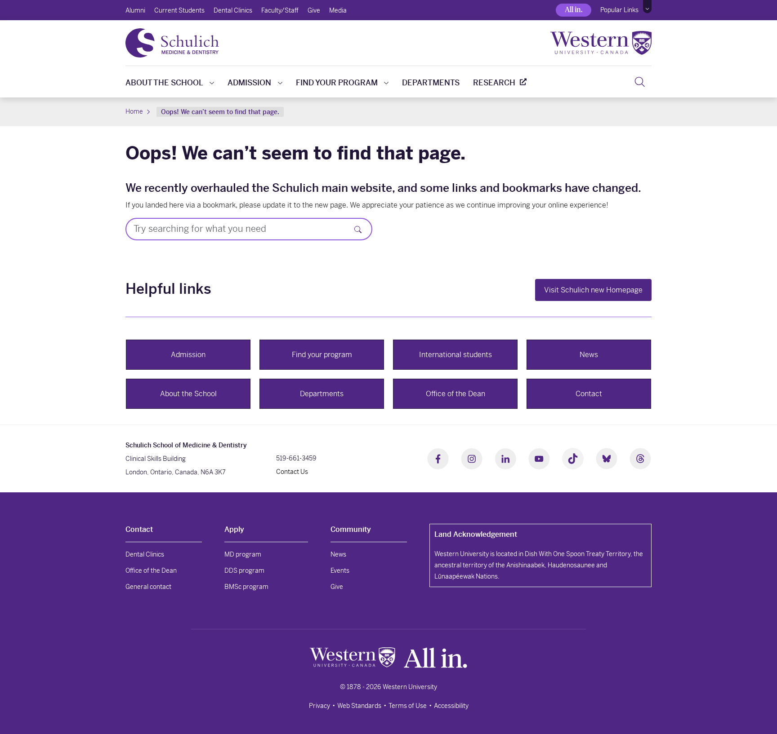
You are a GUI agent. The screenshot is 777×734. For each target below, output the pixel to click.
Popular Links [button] (619, 10)
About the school (164, 83)
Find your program (337, 83)
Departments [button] (322, 393)
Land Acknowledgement (475, 534)
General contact (148, 587)
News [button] (589, 354)
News (338, 554)
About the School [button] (188, 393)
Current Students (179, 10)
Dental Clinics (233, 10)
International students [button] (455, 354)
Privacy (319, 706)
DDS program (244, 570)
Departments (431, 83)
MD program (242, 554)
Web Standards (359, 706)
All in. (573, 9)
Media (338, 10)
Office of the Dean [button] (455, 393)
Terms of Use (407, 706)
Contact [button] (589, 393)
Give (314, 10)
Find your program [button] (322, 354)
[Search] (639, 82)
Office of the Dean (151, 570)
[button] (647, 6)
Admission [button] (188, 354)
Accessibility (451, 706)
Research (494, 83)
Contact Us (292, 472)
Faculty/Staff (280, 10)
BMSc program (246, 587)
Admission (249, 83)
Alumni (135, 10)
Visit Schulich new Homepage (593, 290)
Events (339, 570)
